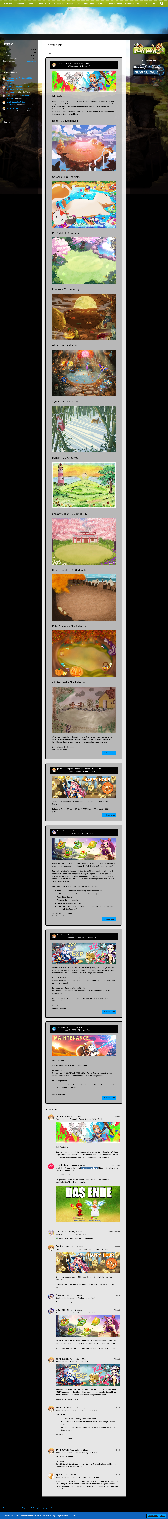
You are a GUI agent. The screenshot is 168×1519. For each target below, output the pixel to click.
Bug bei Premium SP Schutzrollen (85, 1477)
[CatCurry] (51, 1235)
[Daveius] (51, 1298)
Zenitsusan (10, 83)
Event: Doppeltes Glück (15, 102)
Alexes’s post (65, 1168)
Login (154, 3)
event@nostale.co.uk (90, 739)
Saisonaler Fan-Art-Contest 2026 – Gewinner (74, 63)
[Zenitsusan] (51, 1136)
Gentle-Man (62, 1165)
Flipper (60, 1030)
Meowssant (31, 61)
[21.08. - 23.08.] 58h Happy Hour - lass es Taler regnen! (79, 769)
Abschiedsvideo (62, 1182)
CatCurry (61, 1231)
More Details (153, 1516)
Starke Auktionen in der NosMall (18, 96)
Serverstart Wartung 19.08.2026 (18, 108)
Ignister (60, 1474)
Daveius (9, 98)
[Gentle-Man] (51, 1194)
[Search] (162, 3)
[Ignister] (51, 1481)
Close (162, 1516)
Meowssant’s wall (79, 1234)
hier (98, 1085)
